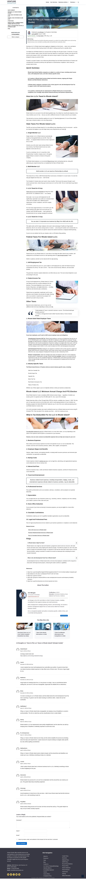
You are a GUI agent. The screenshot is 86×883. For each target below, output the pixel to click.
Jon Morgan (31, 593)
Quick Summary (11, 10)
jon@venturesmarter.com (33, 596)
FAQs (9, 28)
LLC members (58, 356)
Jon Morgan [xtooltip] (41, 32)
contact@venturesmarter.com (16, 870)
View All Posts (64, 615)
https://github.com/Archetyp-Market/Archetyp (31, 655)
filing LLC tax (51, 161)
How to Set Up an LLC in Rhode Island (37, 529)
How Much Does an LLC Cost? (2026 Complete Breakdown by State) (24, 634)
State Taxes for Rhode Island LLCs (15, 15)
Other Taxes (11, 20)
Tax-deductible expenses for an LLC (34, 431)
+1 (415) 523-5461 (15, 868)
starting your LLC (44, 461)
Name (18, 831)
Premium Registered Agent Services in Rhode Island (40, 532)
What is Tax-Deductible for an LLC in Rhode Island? (16, 26)
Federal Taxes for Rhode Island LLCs (15, 18)
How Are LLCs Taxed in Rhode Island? (14, 12)
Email (18, 835)
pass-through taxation (63, 255)
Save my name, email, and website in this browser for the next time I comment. (38, 839)
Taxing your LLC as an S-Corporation (35, 191)
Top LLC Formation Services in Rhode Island (38, 535)
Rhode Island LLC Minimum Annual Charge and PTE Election (15, 23)
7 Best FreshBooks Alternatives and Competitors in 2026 (60, 634)
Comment (19, 820)
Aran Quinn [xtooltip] (40, 35)
